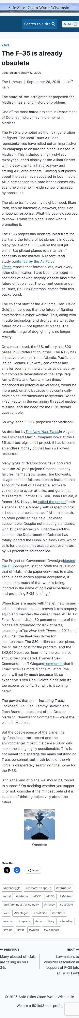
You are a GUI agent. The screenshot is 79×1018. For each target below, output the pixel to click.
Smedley (66, 921)
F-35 (50, 896)
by (31, 261)
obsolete (66, 904)
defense (22, 896)
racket (8, 921)
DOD (37, 896)
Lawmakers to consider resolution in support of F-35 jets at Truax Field (61, 961)
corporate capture (38, 888)
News (5, 45)
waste (34, 929)
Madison (66, 896)
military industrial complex (21, 904)
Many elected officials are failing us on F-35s (18, 959)
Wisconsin (51, 929)
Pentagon (21, 913)
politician (40, 913)
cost (7, 896)
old (6, 913)
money (49, 904)
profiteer (58, 913)
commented (54, 664)
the (36, 261)
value (7, 929)
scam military (44, 921)
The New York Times (42, 432)
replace (24, 921)
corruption (63, 888)
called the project (52, 502)
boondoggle (11, 888)
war (20, 929)
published (20, 261)
